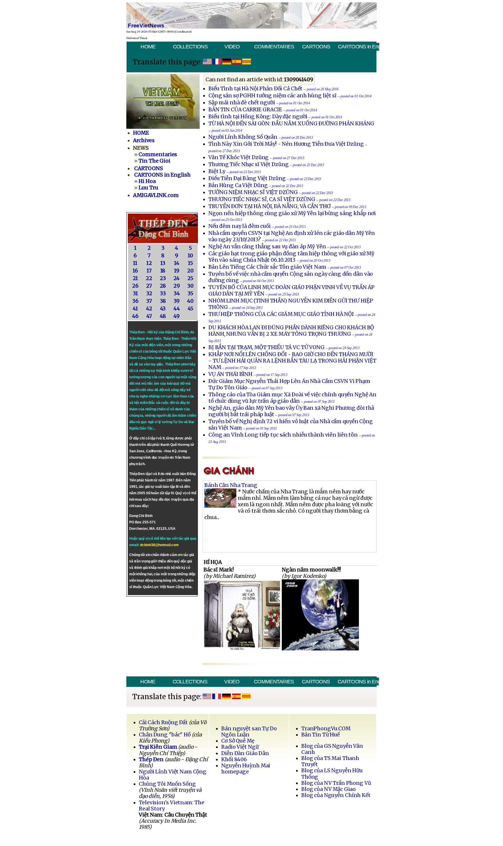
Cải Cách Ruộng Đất (163, 722)
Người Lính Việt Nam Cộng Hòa (172, 774)
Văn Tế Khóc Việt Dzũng (239, 157)
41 (135, 308)
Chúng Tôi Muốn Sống (167, 784)
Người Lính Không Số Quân (242, 137)
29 (176, 286)
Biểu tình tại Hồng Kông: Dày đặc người (257, 116)
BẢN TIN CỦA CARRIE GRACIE (245, 109)
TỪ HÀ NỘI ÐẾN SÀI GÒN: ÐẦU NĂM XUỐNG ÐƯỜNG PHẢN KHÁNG (291, 123)
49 (176, 316)
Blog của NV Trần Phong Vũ (336, 783)
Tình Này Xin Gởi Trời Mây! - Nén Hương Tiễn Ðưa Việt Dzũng (286, 144)
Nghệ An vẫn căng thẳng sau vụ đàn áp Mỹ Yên (267, 246)
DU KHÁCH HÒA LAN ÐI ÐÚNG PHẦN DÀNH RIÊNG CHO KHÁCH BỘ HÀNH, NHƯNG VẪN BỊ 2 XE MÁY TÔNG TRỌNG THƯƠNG (291, 330)
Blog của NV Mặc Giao (328, 789)
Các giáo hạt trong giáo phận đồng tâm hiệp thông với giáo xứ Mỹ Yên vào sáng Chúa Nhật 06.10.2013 (291, 256)
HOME (148, 47)
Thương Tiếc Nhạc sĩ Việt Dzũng (248, 164)
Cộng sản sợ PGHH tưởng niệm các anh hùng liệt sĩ (272, 95)
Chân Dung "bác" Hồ (165, 734)
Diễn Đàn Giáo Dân (245, 753)
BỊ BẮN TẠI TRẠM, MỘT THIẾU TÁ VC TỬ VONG (266, 347)
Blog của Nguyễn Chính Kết (336, 795)
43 (163, 308)
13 (163, 263)
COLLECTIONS (190, 47)
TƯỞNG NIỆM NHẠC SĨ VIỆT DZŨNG (253, 192)
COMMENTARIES (274, 47)
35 (190, 293)
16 (135, 271)
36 (135, 301)
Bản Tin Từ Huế (320, 734)
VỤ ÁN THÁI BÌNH (230, 374)
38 (163, 301)
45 (190, 308)
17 (149, 271)
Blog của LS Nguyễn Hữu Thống (332, 773)
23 (163, 278)
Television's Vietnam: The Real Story (171, 805)
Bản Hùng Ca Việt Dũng (238, 185)
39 (176, 301)
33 (163, 293)
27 (149, 286)
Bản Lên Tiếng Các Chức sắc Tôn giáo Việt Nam (267, 267)
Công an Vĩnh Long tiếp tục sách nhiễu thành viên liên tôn (283, 435)
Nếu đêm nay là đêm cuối (239, 226)
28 (163, 286)
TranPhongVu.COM (325, 728)
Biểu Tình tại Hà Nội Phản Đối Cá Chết (255, 88)
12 (149, 263)
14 (176, 263)
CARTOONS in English (358, 47)
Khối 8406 (234, 759)
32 (149, 293)
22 (149, 278)
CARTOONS (316, 47)
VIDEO (232, 47)
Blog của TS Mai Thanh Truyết (330, 761)
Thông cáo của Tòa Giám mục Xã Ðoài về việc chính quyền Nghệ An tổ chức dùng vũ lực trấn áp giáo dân (292, 397)
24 (176, 278)
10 (190, 255)
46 (135, 316)
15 (190, 263)
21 (135, 278)
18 (163, 271)
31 (135, 293)
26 (135, 286)
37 (149, 301)
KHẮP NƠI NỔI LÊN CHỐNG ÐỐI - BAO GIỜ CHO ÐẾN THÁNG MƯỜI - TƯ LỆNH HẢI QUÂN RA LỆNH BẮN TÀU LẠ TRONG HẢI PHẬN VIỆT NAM (292, 360)
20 (190, 271)
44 (176, 308)
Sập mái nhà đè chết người (241, 102)
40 (190, 301)
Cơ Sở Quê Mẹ (237, 741)
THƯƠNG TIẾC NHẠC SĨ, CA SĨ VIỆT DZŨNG (261, 199)
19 (176, 271)
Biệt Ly (216, 171)
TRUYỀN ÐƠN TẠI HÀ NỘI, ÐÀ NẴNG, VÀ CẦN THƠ (269, 206)
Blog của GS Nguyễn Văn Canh (332, 749)
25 (190, 278)
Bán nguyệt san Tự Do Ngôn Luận (249, 731)
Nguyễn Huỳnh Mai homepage (245, 768)
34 (176, 293)
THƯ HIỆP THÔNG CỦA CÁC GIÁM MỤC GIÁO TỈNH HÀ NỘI (281, 314)
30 (190, 286)
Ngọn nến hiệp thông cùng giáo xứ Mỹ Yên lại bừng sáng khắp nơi (292, 213)
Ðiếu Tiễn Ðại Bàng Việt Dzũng (247, 178)
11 (135, 263)
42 (149, 308)
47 (149, 316)
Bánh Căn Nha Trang (230, 485)
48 (163, 316)
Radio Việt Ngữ (239, 747)
